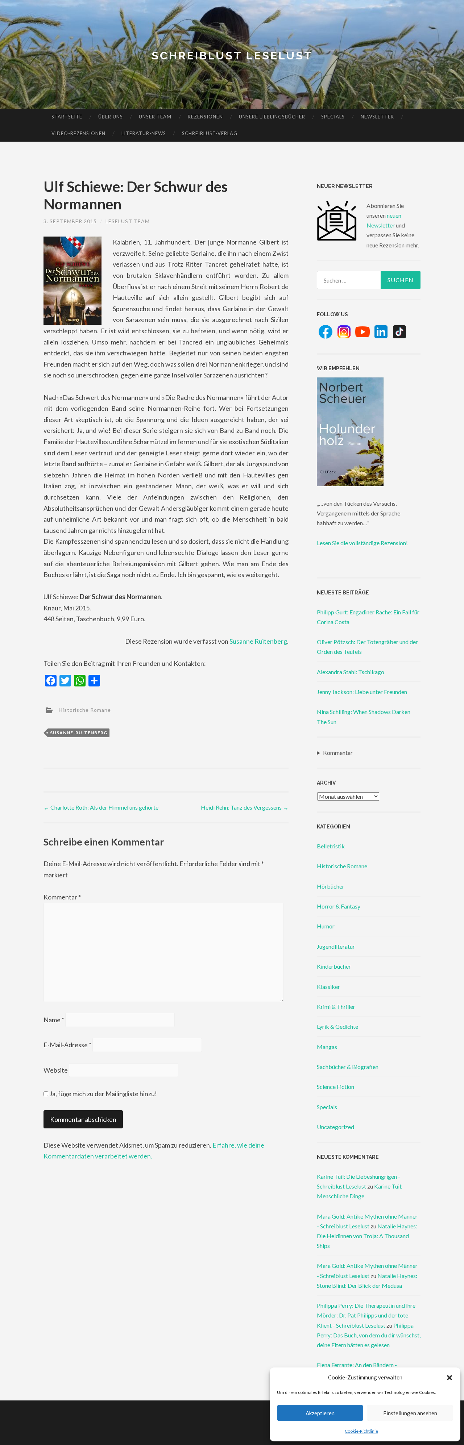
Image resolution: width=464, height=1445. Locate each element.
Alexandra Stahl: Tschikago (350, 671)
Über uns (110, 117)
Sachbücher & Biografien (347, 1066)
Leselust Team (127, 221)
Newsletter (377, 117)
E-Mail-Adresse (67, 1045)
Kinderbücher (334, 966)
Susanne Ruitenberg (258, 641)
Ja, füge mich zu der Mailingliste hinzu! (102, 1094)
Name (54, 1020)
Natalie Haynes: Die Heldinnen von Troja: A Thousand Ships (367, 1236)
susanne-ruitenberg (78, 732)
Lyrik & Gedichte (337, 1026)
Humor (326, 926)
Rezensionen (205, 117)
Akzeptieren (320, 1413)
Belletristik (331, 846)
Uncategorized (335, 1126)
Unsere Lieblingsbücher (272, 117)
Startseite (66, 117)
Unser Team (155, 117)
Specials (333, 117)
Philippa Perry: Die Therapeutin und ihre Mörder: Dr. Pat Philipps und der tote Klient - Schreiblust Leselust (366, 1315)
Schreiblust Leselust (232, 55)
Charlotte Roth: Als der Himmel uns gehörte (101, 807)
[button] (449, 1377)
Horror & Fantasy (338, 906)
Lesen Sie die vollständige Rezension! (362, 542)
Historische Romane (85, 710)
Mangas (327, 1046)
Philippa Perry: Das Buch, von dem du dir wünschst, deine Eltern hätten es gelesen (368, 1335)
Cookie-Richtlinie (361, 1431)
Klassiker (328, 986)
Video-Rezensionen (78, 133)
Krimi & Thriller (336, 1006)
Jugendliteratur (336, 946)
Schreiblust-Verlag (209, 133)
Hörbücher (330, 886)
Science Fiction (335, 1086)
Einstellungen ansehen (410, 1413)
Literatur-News (143, 133)
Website (56, 1070)
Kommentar (62, 897)
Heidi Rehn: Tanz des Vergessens (245, 807)
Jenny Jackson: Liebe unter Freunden (362, 691)
